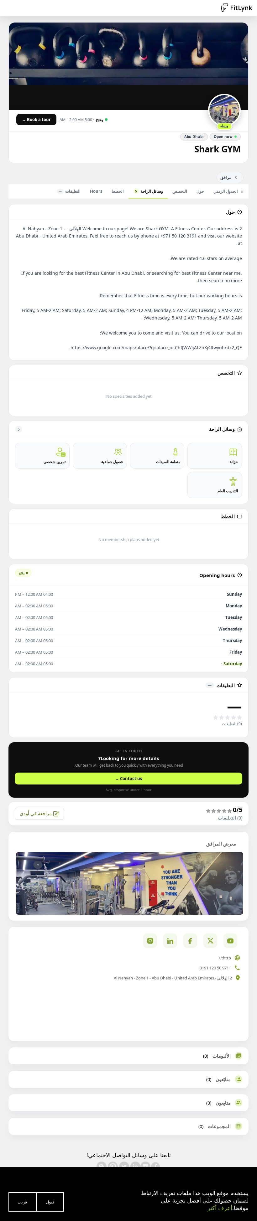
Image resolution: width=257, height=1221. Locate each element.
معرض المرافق (221, 843)
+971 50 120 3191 (215, 968)
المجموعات (219, 1126)
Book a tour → (36, 119)
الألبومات (221, 1055)
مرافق (225, 177)
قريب (22, 1202)
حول (200, 191)
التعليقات (70, 191)
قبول (50, 1202)
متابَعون (223, 1079)
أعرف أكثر (219, 1208)
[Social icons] (150, 940)
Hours (96, 191)
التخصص (179, 191)
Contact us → (128, 778)
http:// (225, 958)
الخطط (118, 191)
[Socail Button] (230, 940)
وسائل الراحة (149, 191)
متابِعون (223, 1102)
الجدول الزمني (225, 191)
